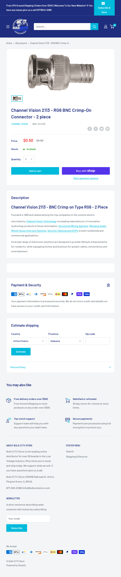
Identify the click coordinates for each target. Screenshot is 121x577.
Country (15, 333)
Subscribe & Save (104, 10)
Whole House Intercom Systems (28, 230)
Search (70, 451)
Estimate (21, 351)
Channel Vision (19, 124)
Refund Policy (18, 367)
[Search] (94, 26)
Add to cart (35, 170)
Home (9, 43)
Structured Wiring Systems (73, 225)
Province (53, 333)
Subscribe (16, 527)
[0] (112, 26)
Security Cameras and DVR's (62, 230)
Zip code (90, 333)
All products (21, 43)
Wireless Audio (97, 225)
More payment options (86, 178)
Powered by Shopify (16, 565)
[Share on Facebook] (89, 128)
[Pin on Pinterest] (95, 128)
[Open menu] (7, 26)
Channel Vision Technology (41, 221)
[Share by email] (107, 128)
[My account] (105, 26)
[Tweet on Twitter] (101, 128)
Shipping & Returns (76, 456)
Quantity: (16, 159)
